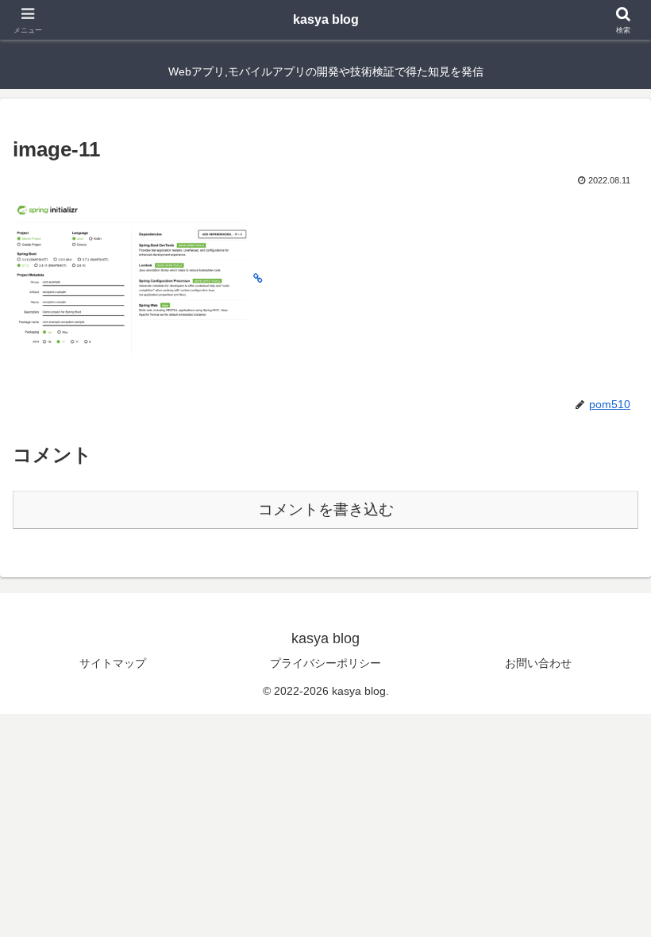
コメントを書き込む (326, 509)
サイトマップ (112, 663)
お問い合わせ (538, 663)
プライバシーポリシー (325, 663)
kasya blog (326, 19)
